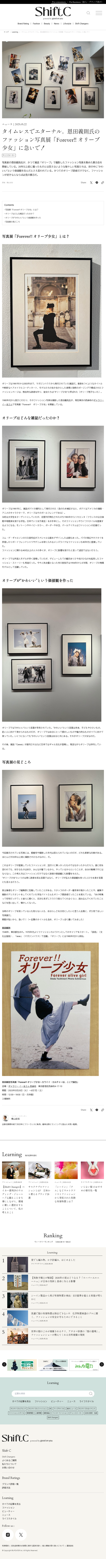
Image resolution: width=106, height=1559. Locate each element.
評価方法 (6, 1488)
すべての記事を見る (21, 1401)
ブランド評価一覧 (10, 1484)
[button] (4, 1364)
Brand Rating (23, 23)
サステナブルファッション (37, 1409)
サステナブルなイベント (87, 1409)
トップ (6, 32)
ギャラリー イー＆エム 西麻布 (22, 1086)
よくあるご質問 (9, 1460)
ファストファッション (60, 1413)
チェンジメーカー (9, 155)
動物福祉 (47, 1413)
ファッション (41, 1401)
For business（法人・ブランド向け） (86, 2)
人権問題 (38, 1413)
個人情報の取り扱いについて (53, 1546)
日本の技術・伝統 (91, 1413)
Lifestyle (67, 23)
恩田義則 (6, 928)
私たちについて (9, 1464)
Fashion (36, 23)
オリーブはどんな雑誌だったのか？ (19, 214)
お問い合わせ (8, 1468)
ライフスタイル (86, 1401)
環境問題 (30, 1413)
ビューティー (57, 1401)
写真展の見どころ (12, 222)
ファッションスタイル (16, 1413)
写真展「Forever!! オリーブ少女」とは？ (21, 210)
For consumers (59, 2)
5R (50, 1409)
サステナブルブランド (18, 1409)
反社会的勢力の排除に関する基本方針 (25, 1546)
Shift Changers (81, 23)
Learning (15, 32)
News (56, 23)
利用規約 (5, 1546)
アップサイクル (59, 1409)
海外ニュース (71, 1409)
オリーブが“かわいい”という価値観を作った (23, 218)
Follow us (87, 1551)
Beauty (47, 23)
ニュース (71, 1401)
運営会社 (70, 1546)
